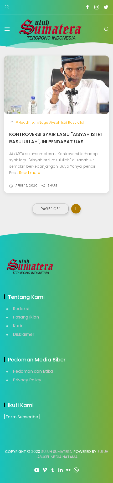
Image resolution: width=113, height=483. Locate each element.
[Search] (106, 29)
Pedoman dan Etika (33, 371)
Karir (18, 326)
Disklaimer (23, 334)
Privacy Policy (27, 380)
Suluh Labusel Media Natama (72, 454)
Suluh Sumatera (56, 451)
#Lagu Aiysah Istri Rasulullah (61, 122)
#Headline (25, 122)
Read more (29, 172)
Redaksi (21, 309)
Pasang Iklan (26, 317)
